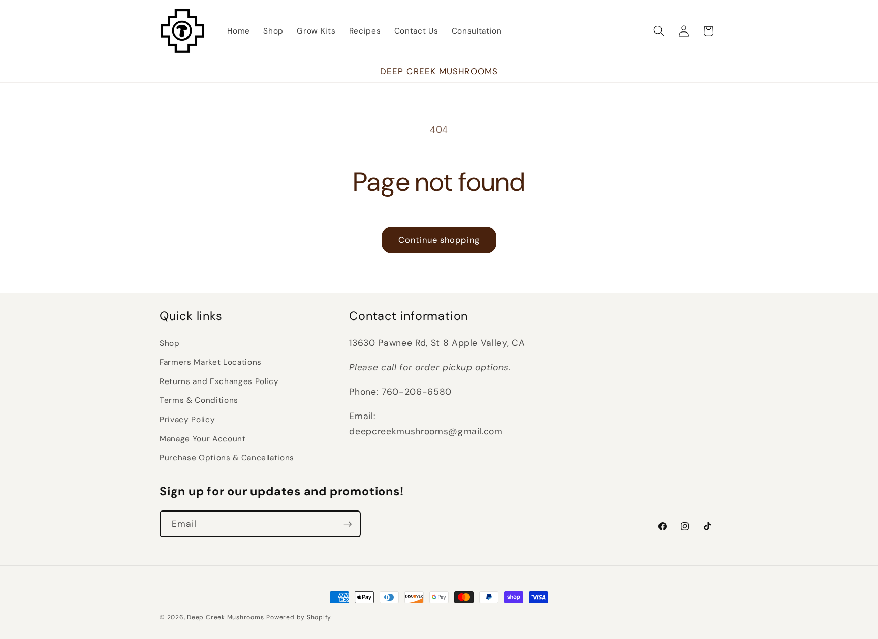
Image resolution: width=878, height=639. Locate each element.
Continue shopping (439, 240)
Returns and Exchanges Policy (219, 381)
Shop (170, 343)
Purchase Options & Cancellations (227, 458)
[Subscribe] (347, 524)
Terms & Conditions (199, 400)
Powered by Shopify (298, 617)
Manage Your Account (203, 439)
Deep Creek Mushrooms (225, 617)
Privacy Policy (187, 419)
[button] (659, 31)
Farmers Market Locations (211, 362)
